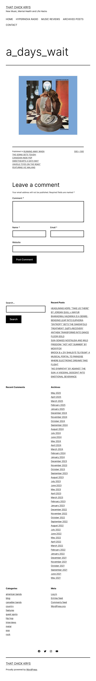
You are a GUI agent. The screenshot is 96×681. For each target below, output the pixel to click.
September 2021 (59, 570)
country (10, 606)
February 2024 (58, 453)
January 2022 (58, 554)
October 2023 (58, 469)
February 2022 (58, 550)
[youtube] (57, 651)
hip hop (9, 618)
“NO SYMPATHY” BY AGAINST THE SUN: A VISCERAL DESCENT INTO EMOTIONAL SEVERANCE (68, 372)
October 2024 (58, 421)
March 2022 (57, 545)
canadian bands (14, 602)
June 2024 (56, 437)
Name (16, 227)
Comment (18, 198)
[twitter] (45, 651)
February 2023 (58, 501)
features (10, 610)
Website (16, 242)
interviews (11, 622)
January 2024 (58, 457)
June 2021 (56, 574)
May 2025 (56, 393)
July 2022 (56, 529)
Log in (54, 594)
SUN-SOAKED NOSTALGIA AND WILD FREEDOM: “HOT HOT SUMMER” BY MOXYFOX (69, 344)
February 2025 (58, 405)
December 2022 (59, 509)
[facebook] (39, 651)
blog (8, 598)
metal (8, 626)
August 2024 (57, 429)
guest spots (11, 614)
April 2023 (56, 493)
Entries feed (57, 598)
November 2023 (59, 465)
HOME (9, 19)
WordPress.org (58, 606)
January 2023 (58, 505)
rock (8, 634)
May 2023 (56, 489)
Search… (10, 303)
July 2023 (56, 481)
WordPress (31, 669)
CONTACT (11, 25)
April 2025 (56, 397)
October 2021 (58, 566)
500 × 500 (79, 151)
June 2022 (56, 533)
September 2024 (59, 425)
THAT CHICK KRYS (18, 7)
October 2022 (58, 517)
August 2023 (57, 477)
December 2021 (58, 558)
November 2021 (59, 562)
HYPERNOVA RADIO (27, 19)
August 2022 (57, 525)
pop (8, 630)
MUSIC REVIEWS (50, 19)
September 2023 (59, 473)
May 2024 (56, 441)
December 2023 (59, 461)
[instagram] (51, 651)
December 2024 (59, 413)
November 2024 (59, 417)
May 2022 (56, 537)
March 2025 (57, 401)
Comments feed (59, 602)
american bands (14, 594)
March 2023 (57, 497)
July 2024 (56, 433)
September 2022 (59, 521)
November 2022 (59, 513)
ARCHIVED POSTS (73, 19)
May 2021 (56, 578)
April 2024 (56, 445)
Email (53, 227)
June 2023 (56, 485)
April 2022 (56, 541)
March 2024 (57, 449)
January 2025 (58, 409)
